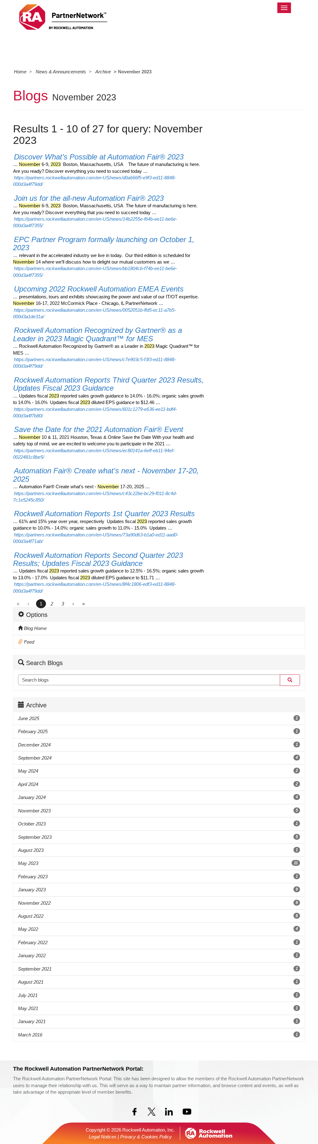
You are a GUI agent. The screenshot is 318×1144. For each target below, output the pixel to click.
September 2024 (158, 757)
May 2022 (158, 929)
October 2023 (158, 823)
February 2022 (158, 942)
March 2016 (158, 1034)
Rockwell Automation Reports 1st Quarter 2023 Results (104, 513)
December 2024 (158, 744)
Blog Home (35, 628)
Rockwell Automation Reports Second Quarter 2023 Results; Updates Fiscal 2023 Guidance (98, 559)
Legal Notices (102, 1136)
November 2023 (158, 810)
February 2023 (158, 876)
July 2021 (158, 995)
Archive (103, 71)
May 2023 (158, 863)
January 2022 (158, 955)
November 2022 (158, 903)
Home (20, 71)
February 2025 (158, 731)
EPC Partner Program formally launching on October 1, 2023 (103, 243)
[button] (290, 680)
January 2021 (158, 1021)
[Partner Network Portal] (63, 16)
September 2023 (158, 837)
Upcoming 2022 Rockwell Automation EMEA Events (99, 289)
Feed (28, 642)
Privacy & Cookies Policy (146, 1136)
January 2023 (158, 889)
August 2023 (158, 850)
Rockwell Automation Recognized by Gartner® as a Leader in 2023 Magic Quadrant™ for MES (97, 334)
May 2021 (158, 1008)
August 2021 (158, 982)
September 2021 (158, 969)
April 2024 (158, 784)
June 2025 (158, 718)
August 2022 (158, 916)
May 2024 (158, 771)
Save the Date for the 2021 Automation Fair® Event (98, 429)
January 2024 (158, 797)
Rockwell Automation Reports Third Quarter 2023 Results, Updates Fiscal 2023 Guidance (108, 384)
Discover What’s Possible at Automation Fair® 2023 (99, 157)
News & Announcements (61, 71)
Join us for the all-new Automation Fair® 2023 (89, 198)
